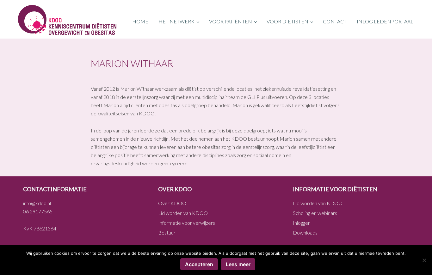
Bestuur (167, 232)
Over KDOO (172, 203)
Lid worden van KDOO (183, 213)
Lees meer (238, 264)
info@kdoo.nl (37, 203)
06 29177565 (37, 211)
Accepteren (199, 264)
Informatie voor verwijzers (186, 223)
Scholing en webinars (315, 213)
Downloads (305, 232)
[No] (424, 260)
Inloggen (302, 223)
